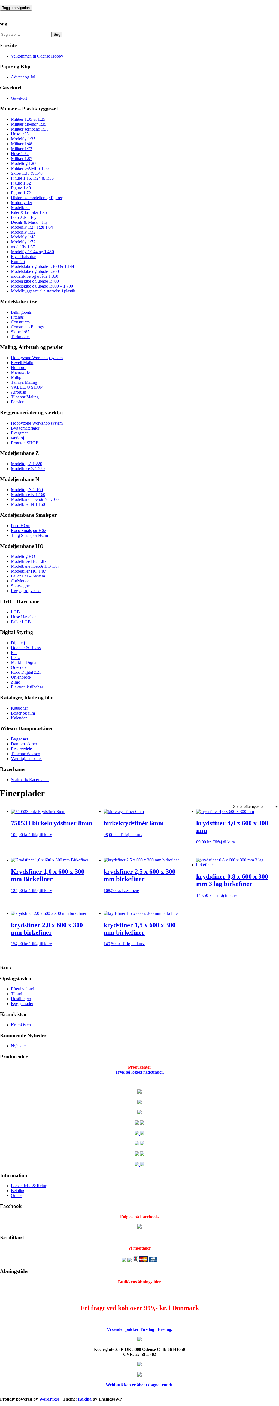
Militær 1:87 (21, 158)
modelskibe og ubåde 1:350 (34, 276)
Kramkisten (21, 1025)
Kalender (19, 718)
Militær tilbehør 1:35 (28, 124)
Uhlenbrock (21, 677)
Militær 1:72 (21, 148)
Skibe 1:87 (20, 331)
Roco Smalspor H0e (28, 530)
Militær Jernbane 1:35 (29, 129)
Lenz (15, 657)
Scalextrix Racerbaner (30, 779)
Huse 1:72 (20, 153)
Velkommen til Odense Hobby (37, 56)
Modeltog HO (23, 556)
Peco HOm (20, 525)
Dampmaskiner (24, 744)
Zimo (15, 682)
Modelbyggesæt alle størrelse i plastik (43, 291)
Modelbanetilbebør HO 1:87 (35, 566)
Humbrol (18, 367)
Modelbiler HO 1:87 (28, 571)
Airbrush (18, 392)
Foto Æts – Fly (24, 217)
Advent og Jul (23, 77)
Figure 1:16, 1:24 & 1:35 (32, 178)
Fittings (17, 317)
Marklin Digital (24, 662)
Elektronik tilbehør (27, 687)
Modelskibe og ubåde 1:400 (35, 281)
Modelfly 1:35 (23, 139)
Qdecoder (19, 667)
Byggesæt (19, 739)
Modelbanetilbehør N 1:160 (35, 499)
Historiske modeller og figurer (36, 197)
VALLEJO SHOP (27, 387)
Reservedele (21, 748)
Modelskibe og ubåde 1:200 (35, 271)
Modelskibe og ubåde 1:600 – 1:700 (42, 286)
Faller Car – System (28, 576)
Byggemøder (22, 1003)
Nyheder (18, 1046)
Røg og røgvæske (26, 590)
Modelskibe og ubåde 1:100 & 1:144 (42, 266)
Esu (14, 652)
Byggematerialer (25, 428)
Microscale (20, 372)
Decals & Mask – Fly (29, 222)
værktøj (17, 438)
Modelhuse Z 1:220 (28, 468)
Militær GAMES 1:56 (30, 168)
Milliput (18, 377)
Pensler (17, 402)
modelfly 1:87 (23, 246)
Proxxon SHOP (24, 442)
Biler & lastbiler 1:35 (29, 212)
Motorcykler (21, 202)
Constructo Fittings (27, 327)
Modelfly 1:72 (23, 242)
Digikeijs (18, 642)
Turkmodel (20, 336)
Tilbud (16, 993)
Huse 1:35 (20, 134)
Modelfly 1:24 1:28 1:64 (32, 227)
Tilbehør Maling (25, 397)
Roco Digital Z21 (26, 672)
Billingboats (21, 312)
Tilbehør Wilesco (25, 753)
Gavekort (19, 98)
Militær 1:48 (21, 143)
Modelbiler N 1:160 (28, 504)
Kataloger (19, 708)
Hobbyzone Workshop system (37, 357)
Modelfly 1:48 (23, 237)
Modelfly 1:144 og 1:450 (32, 251)
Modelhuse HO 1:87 (28, 561)
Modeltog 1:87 (23, 163)
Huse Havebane (24, 617)
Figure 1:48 (21, 188)
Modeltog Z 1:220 (26, 463)
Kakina (85, 1399)
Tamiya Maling (24, 382)
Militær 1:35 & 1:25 (28, 119)
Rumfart (18, 261)
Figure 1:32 (21, 183)
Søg (57, 34)
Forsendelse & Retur (28, 1185)
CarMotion (20, 581)
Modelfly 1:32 (23, 232)
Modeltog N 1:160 (27, 489)
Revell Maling (23, 362)
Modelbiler (20, 207)
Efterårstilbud (22, 989)
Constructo (20, 322)
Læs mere (130, 890)
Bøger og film (23, 713)
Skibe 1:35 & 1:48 (27, 173)
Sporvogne (20, 585)
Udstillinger (21, 998)
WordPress (49, 1399)
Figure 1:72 (21, 193)
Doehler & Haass (26, 647)
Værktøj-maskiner (26, 758)
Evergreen (20, 433)
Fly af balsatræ (23, 256)
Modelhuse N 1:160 (28, 494)
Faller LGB (21, 621)
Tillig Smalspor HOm (29, 535)
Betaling (18, 1190)
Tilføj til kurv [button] (40, 834)
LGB (15, 612)
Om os (16, 1195)
